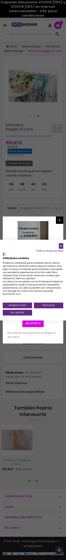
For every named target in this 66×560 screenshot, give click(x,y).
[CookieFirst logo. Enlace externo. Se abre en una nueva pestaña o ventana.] (4, 254)
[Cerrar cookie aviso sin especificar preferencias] (61, 246)
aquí (18, 293)
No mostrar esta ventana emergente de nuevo (31, 335)
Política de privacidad (49, 251)
